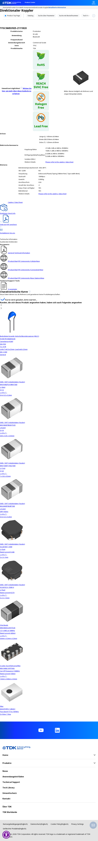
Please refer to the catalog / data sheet (59, 162)
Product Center (30, 2)
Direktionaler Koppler (41, 7)
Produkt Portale (16, 7)
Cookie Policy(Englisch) (59, 824)
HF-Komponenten (28, 7)
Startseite (6, 7)
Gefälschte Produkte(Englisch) (14, 828)
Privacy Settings (77, 824)
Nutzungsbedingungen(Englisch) (15, 824)
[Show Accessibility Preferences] (6, 835)
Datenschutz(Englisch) (39, 824)
